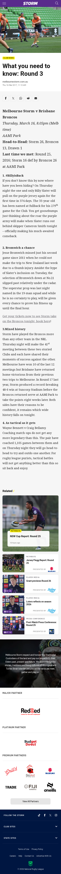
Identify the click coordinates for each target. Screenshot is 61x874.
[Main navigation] (4, 3)
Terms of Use (23, 849)
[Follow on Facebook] (44, 815)
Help (20, 856)
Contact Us (29, 856)
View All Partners (31, 801)
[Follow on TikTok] (39, 815)
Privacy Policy (37, 849)
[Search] (56, 3)
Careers (13, 856)
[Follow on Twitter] (50, 815)
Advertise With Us (43, 856)
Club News (8, 58)
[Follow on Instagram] (56, 815)
